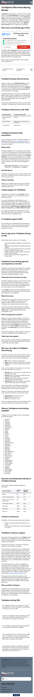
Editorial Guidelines (6, 689)
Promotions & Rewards (21, 69)
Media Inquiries (5, 691)
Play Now (23, 47)
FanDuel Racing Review (9, 38)
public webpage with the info (17, 573)
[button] (31, 2)
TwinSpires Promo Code (8, 69)
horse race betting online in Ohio (15, 141)
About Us (4, 687)
